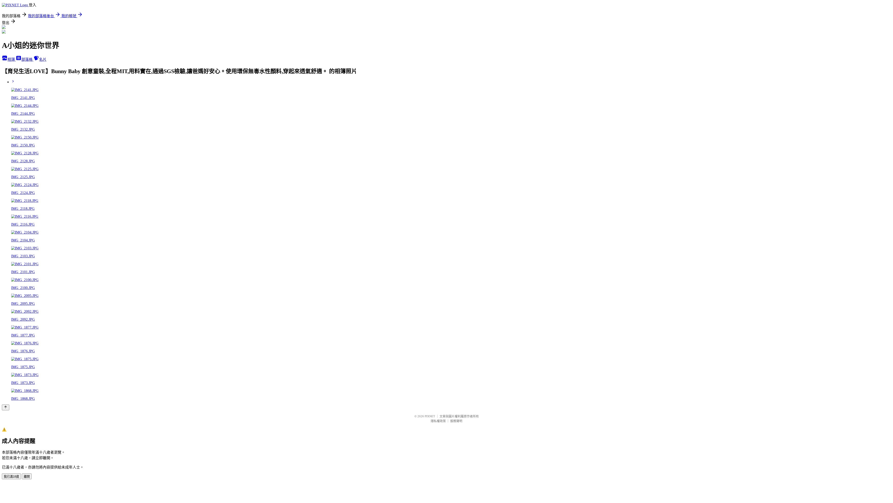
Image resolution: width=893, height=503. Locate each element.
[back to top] (5, 407)
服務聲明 (456, 421)
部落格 (27, 59)
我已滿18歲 (11, 476)
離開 (27, 476)
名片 (43, 59)
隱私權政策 (438, 421)
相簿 (11, 59)
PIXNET (430, 416)
